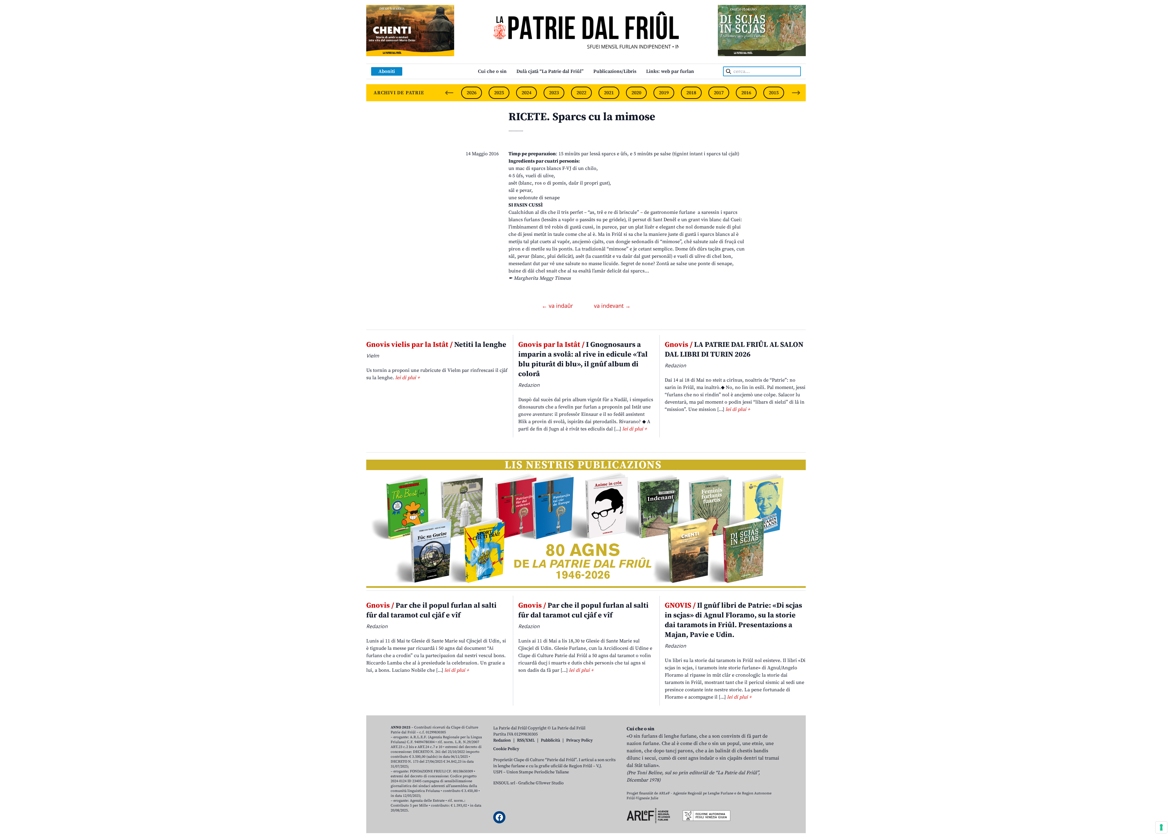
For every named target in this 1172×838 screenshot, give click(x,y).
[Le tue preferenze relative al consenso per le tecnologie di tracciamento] (1161, 827)
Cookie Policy (506, 749)
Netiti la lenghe (436, 344)
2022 (581, 93)
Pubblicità (550, 740)
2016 (746, 93)
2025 (499, 93)
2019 (664, 93)
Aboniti (386, 71)
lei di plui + (407, 378)
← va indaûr (558, 305)
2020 (636, 93)
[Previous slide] (449, 93)
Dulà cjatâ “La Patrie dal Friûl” (550, 71)
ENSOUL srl (504, 783)
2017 (719, 93)
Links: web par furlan (670, 71)
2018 (691, 93)
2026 (471, 93)
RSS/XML (526, 740)
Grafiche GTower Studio (541, 783)
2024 (526, 93)
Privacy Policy (579, 740)
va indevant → (612, 305)
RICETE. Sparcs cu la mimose (581, 117)
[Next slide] (796, 93)
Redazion (502, 740)
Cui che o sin (492, 71)
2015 (774, 93)
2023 (554, 93)
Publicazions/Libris (614, 71)
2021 (609, 93)
